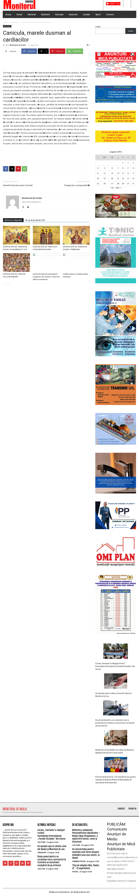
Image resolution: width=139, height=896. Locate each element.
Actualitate (14, 22)
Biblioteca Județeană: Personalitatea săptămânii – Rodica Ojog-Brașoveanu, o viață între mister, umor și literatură (86, 835)
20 (112, 178)
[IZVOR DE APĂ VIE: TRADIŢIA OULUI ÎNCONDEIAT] (16, 262)
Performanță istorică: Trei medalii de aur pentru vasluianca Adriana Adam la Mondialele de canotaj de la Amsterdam (115, 780)
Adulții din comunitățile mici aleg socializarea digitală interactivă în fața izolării (114, 751)
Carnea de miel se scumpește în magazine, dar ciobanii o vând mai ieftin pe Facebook (46, 276)
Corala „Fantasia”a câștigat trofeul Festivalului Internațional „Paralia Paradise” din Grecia (115, 666)
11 (98, 173)
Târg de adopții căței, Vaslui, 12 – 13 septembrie (85, 867)
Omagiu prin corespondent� (77, 185)
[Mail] (29, 207)
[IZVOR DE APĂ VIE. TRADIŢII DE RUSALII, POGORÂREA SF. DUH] (16, 235)
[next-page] (9, 285)
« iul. (112, 187)
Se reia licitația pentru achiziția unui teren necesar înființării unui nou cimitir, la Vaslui (86, 853)
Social (75, 872)
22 (123, 178)
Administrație (79, 861)
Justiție (41, 869)
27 (112, 183)
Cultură (41, 842)
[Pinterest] (18, 168)
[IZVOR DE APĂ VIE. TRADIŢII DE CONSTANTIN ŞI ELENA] (46, 235)
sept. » (118, 187)
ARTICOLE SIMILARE (13, 220)
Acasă (5, 22)
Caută (97, 26)
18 (98, 178)
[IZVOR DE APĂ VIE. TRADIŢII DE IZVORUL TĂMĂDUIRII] (76, 235)
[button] (127, 3)
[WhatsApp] (24, 168)
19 (104, 178)
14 (118, 173)
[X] (12, 168)
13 (112, 173)
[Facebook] (5, 168)
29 (123, 183)
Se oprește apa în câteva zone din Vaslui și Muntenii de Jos (113, 694)
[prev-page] (4, 285)
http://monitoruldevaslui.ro (31, 202)
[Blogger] (5, 863)
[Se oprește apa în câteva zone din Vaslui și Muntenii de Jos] (115, 681)
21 (118, 178)
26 (104, 183)
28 (118, 183)
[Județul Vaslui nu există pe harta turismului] (76, 262)
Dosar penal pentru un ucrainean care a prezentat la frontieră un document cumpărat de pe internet (114, 723)
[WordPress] (28, 863)
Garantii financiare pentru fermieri (18, 185)
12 (104, 173)
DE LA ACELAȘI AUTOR (35, 220)
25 (98, 183)
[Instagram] (16, 863)
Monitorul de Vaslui (18, 45)
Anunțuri (41, 852)
